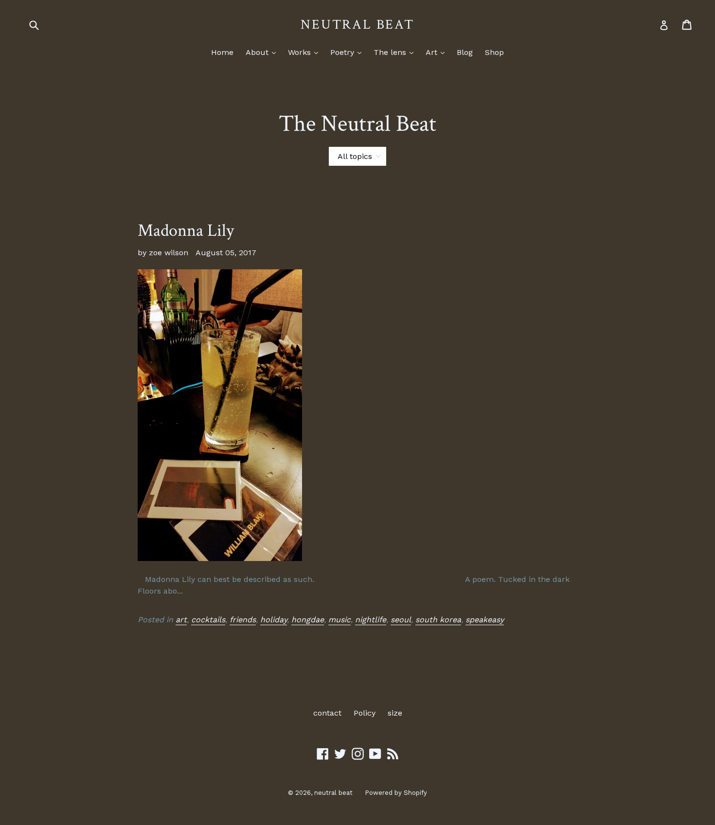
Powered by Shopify (396, 792)
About (263, 52)
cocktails (208, 619)
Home (222, 52)
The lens (396, 52)
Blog (465, 52)
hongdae (307, 619)
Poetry (348, 52)
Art (437, 52)
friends (243, 619)
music (339, 619)
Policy (364, 713)
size (395, 713)
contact (327, 713)
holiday (273, 619)
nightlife (370, 619)
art (181, 619)
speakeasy (484, 619)
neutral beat (357, 25)
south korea (438, 619)
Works (305, 52)
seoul (401, 619)
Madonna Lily (186, 230)
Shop (494, 52)
